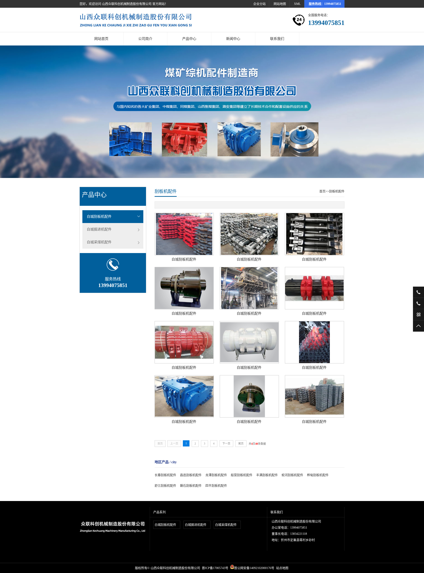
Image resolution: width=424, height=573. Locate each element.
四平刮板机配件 (216, 485)
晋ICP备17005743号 (215, 568)
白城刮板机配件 (99, 216)
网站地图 (280, 4)
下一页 (226, 443)
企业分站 (259, 4)
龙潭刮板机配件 (216, 475)
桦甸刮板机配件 (318, 475)
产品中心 (189, 39)
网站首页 (101, 39)
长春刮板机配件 (165, 475)
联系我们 (277, 39)
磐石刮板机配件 (191, 485)
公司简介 (145, 39)
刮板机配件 (336, 191)
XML (297, 4)
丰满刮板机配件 (267, 475)
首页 (322, 191)
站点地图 (282, 568)
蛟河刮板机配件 (292, 475)
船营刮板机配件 (241, 475)
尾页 (241, 443)
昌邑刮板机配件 (191, 475)
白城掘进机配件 (99, 229)
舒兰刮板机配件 (165, 485)
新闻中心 (233, 39)
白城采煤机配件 (99, 242)
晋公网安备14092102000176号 (254, 568)
